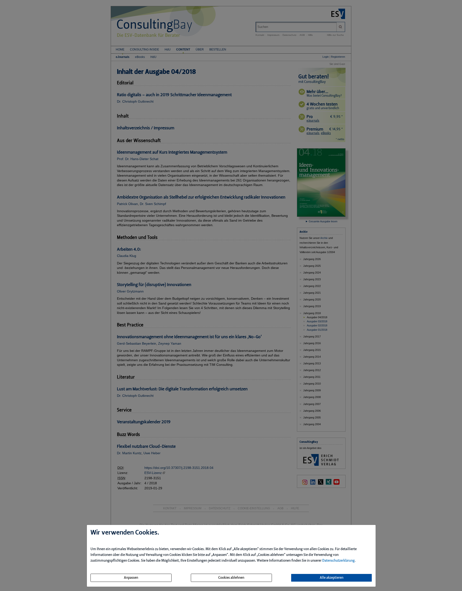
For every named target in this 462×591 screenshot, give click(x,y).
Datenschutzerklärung (338, 561)
